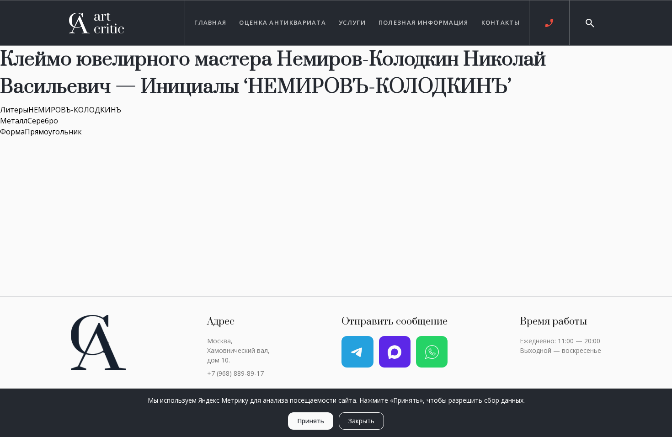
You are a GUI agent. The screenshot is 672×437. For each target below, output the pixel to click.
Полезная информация (424, 22)
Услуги (352, 22)
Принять (310, 420)
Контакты (500, 22)
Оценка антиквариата (282, 22)
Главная (210, 22)
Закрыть (361, 420)
